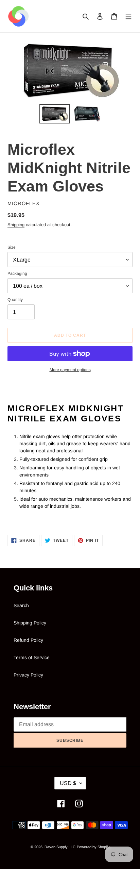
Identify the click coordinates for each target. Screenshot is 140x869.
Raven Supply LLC (60, 847)
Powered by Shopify (93, 847)
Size (11, 247)
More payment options (70, 369)
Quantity (15, 299)
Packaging (17, 273)
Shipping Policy (30, 622)
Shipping (15, 224)
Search (21, 605)
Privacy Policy (28, 675)
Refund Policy (28, 640)
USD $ (68, 783)
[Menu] (128, 16)
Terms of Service (32, 657)
